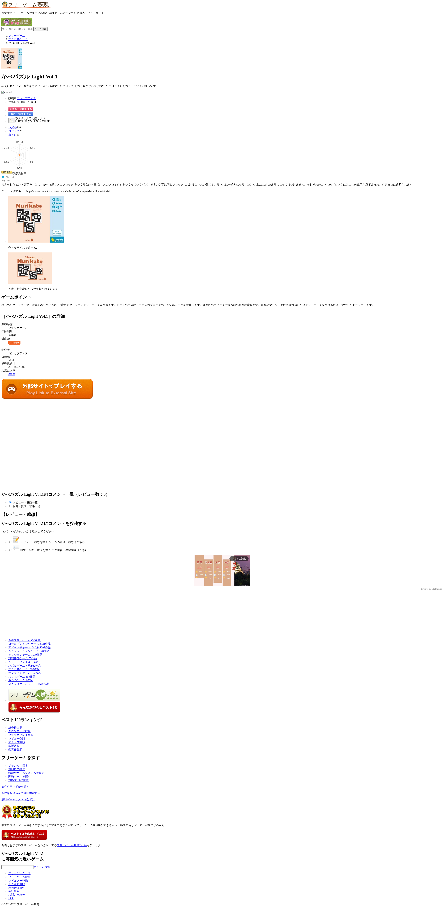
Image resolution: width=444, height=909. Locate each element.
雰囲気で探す (16, 769)
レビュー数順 (16, 738)
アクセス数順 (16, 742)
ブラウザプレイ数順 (20, 734)
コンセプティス (26, 98)
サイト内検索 (41, 866)
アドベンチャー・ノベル (29, 647)
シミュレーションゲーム (28, 651)
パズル (12, 127)
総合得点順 (15, 727)
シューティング (23, 662)
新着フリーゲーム (24, 640)
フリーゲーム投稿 (19, 877)
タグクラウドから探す (15, 786)
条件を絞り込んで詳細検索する (20, 793)
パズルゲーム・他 (24, 665)
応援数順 (13, 745)
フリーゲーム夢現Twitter (72, 845)
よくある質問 (16, 884)
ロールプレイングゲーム (29, 643)
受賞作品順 (15, 749)
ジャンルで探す (18, 765)
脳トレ (12, 134)
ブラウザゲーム (24, 669)
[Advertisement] (27, 421)
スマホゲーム (21, 676)
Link (11, 898)
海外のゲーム (20, 680)
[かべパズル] (47, 398)
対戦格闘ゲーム (22, 658)
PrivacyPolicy (16, 887)
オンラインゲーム (24, 672)
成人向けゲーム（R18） (28, 683)
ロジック (13, 131)
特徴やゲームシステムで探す (26, 772)
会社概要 (13, 891)
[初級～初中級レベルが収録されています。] (30, 282)
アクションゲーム (25, 654)
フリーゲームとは (19, 873)
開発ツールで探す (19, 776)
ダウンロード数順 (19, 731)
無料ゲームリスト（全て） (18, 799)
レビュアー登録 (18, 880)
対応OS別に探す (18, 780)
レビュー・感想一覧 (25, 502)
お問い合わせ (16, 894)
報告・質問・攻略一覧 (26, 506)
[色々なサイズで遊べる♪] (36, 241)
